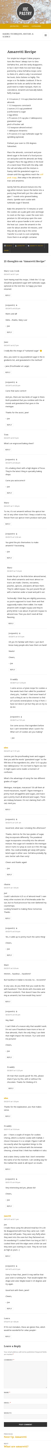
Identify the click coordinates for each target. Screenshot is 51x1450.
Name (7, 1392)
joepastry (21, 246)
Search (26, 26)
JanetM (7, 1216)
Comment (9, 1360)
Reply (7, 295)
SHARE (6, 250)
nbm (6, 747)
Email (7, 1403)
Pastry (40, 246)
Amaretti (33, 246)
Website (8, 1413)
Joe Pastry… (15, 26)
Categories (36, 26)
